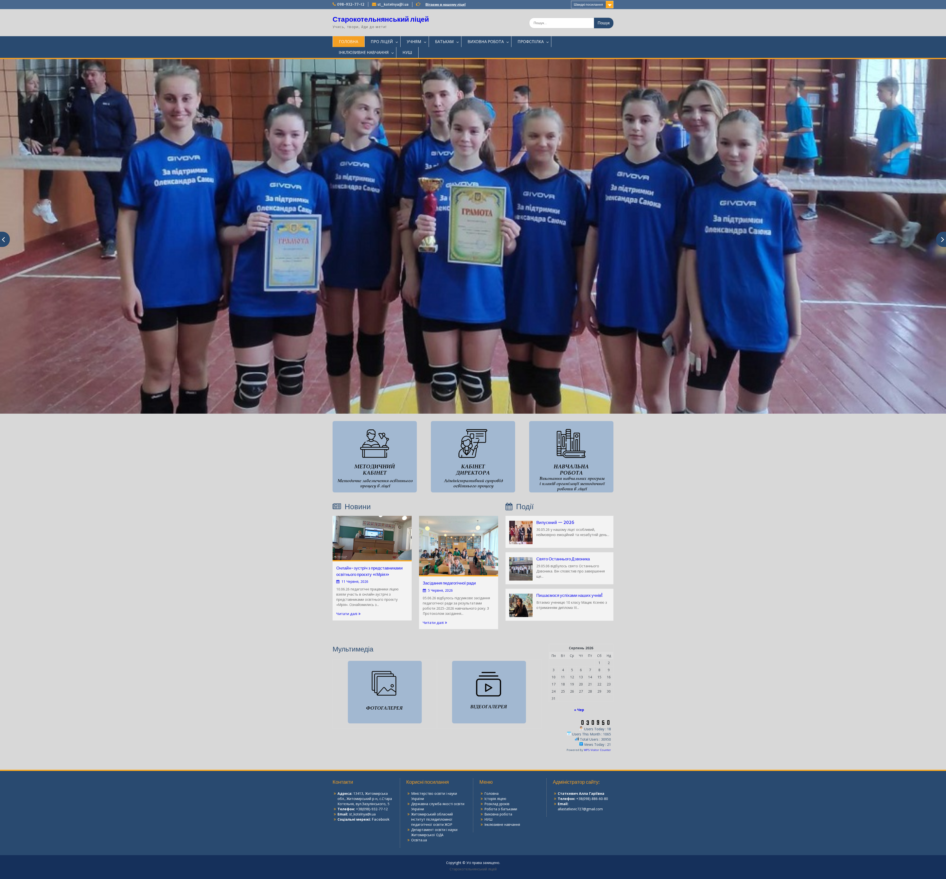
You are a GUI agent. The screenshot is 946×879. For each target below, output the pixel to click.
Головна (491, 769)
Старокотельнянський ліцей (381, 19)
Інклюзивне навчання (502, 800)
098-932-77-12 (350, 4)
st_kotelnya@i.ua (392, 4)
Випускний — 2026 (555, 499)
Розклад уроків (496, 780)
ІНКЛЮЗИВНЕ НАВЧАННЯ (364, 52)
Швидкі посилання (588, 4)
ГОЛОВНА (348, 41)
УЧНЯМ (414, 41)
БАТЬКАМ (444, 41)
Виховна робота (498, 790)
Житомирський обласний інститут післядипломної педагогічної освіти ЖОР (432, 795)
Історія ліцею (495, 775)
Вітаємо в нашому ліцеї (445, 4)
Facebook (380, 796)
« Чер (579, 686)
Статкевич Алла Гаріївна (581, 769)
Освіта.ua (419, 816)
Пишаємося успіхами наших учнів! (569, 571)
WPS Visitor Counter (597, 726)
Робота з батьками (500, 785)
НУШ (407, 52)
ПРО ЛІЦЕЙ (382, 41)
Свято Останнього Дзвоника (563, 535)
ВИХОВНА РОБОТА (486, 41)
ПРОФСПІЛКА (531, 41)
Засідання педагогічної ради (449, 559)
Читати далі (346, 589)
